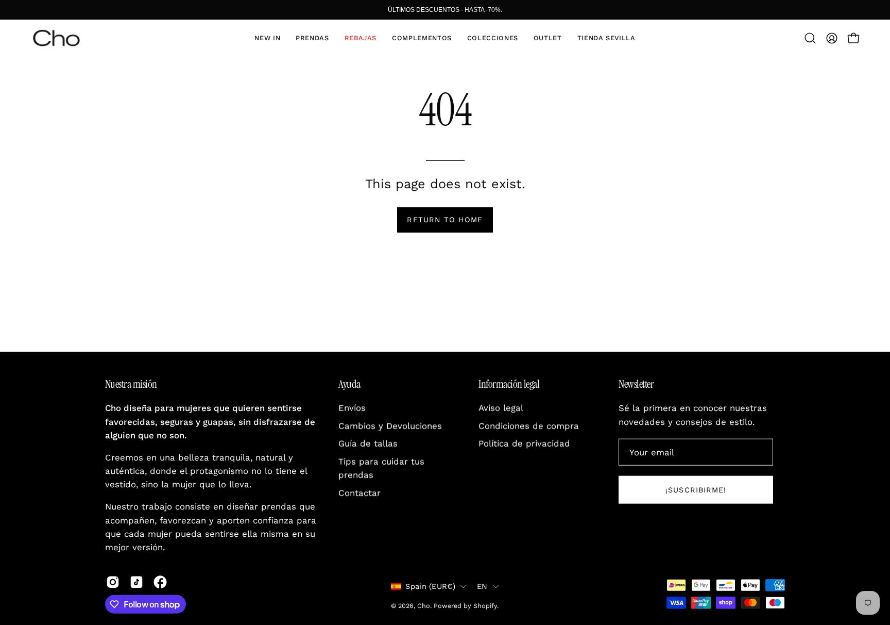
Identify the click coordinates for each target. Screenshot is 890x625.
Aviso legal (500, 408)
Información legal (508, 384)
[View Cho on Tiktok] (136, 582)
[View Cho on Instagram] (113, 582)
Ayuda (349, 384)
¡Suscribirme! (695, 490)
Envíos (352, 408)
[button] (312, 38)
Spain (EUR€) (430, 586)
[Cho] (56, 38)
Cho (423, 606)
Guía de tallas (368, 443)
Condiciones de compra (528, 426)
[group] (445, 10)
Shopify (485, 606)
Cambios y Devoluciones (390, 426)
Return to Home (445, 220)
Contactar (359, 493)
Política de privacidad (524, 443)
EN (482, 586)
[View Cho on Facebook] (160, 582)
